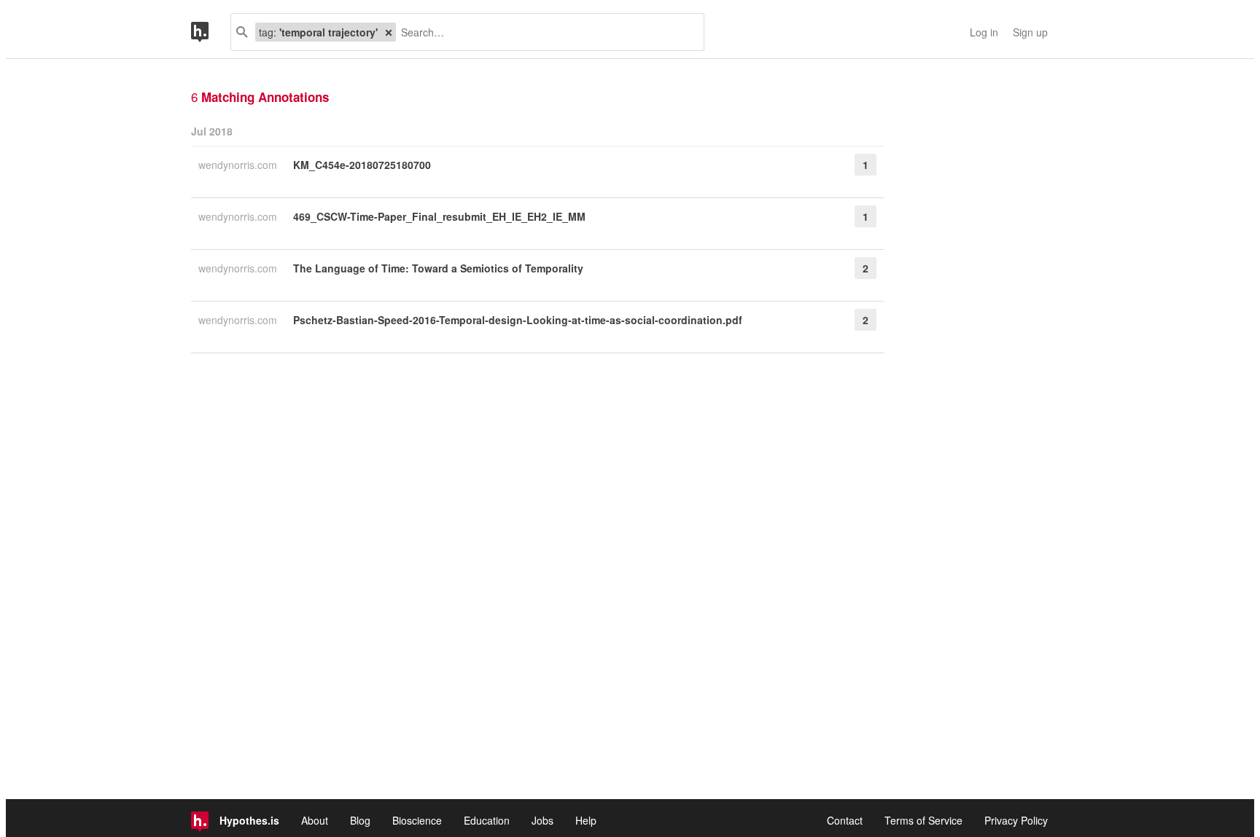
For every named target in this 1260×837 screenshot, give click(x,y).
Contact (845, 820)
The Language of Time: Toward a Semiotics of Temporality (438, 268)
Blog (360, 820)
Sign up (1030, 32)
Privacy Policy (1016, 820)
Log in (984, 32)
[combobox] (544, 32)
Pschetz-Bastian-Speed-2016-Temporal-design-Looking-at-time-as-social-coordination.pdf (517, 320)
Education (487, 820)
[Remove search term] (388, 32)
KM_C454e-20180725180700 (362, 164)
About (314, 820)
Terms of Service (923, 820)
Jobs (542, 820)
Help (585, 820)
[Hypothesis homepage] (210, 32)
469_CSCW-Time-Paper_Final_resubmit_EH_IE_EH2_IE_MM (439, 216)
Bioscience (417, 820)
